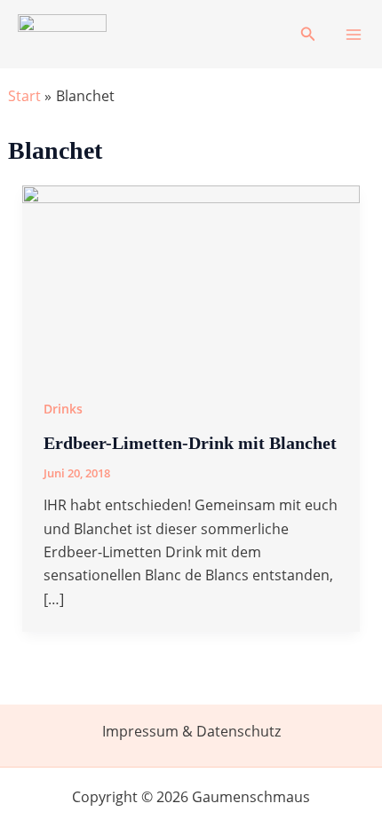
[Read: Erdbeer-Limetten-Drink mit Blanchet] (191, 278)
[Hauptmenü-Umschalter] (353, 34)
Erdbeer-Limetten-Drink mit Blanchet (190, 443)
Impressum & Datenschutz (191, 731)
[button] (308, 34)
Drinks (63, 408)
